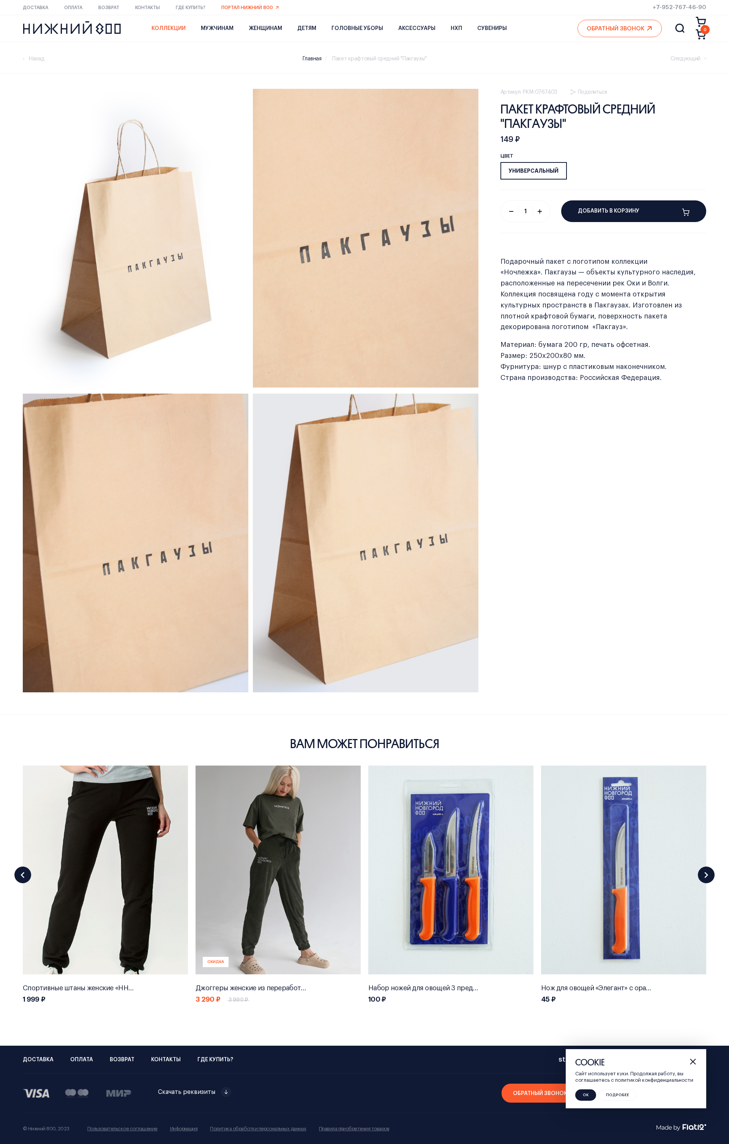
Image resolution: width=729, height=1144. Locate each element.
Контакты (147, 7)
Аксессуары (417, 28)
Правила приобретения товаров (354, 1128)
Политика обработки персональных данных (258, 1128)
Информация (184, 1128)
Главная (312, 58)
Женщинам (265, 28)
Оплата (73, 7)
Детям (306, 28)
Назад (36, 58)
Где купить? (190, 7)
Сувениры (492, 28)
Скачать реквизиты (186, 1092)
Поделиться (592, 92)
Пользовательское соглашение (122, 1128)
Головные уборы (357, 28)
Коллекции (168, 28)
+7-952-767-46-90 (679, 7)
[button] (22, 875)
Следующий (686, 58)
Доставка (35, 7)
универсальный (534, 170)
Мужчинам (217, 28)
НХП (456, 28)
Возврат (108, 7)
